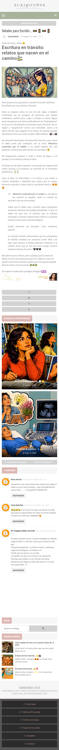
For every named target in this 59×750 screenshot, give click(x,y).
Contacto (31, 744)
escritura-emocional (29, 23)
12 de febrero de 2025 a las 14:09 (36, 505)
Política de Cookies (31, 720)
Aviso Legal (31, 704)
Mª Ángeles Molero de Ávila (23, 531)
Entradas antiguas (42, 462)
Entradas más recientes (17, 462)
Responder (18, 496)
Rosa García (16, 479)
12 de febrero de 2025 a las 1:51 (34, 479)
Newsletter (30, 736)
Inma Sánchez (17, 505)
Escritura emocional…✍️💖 (26, 669)
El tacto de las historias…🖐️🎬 (28, 656)
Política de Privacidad (31, 712)
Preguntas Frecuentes (31, 728)
